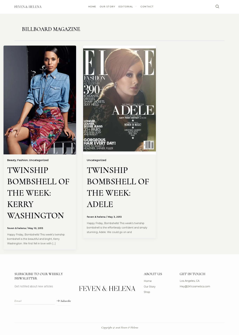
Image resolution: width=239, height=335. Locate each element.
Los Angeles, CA (189, 280)
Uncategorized (38, 160)
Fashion (22, 160)
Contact (147, 6)
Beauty (11, 160)
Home (92, 6)
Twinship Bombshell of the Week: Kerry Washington (38, 193)
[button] (217, 6)
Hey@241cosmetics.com (195, 286)
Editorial (126, 6)
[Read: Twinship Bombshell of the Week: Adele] (119, 99)
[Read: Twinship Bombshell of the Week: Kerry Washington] (39, 99)
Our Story (107, 6)
